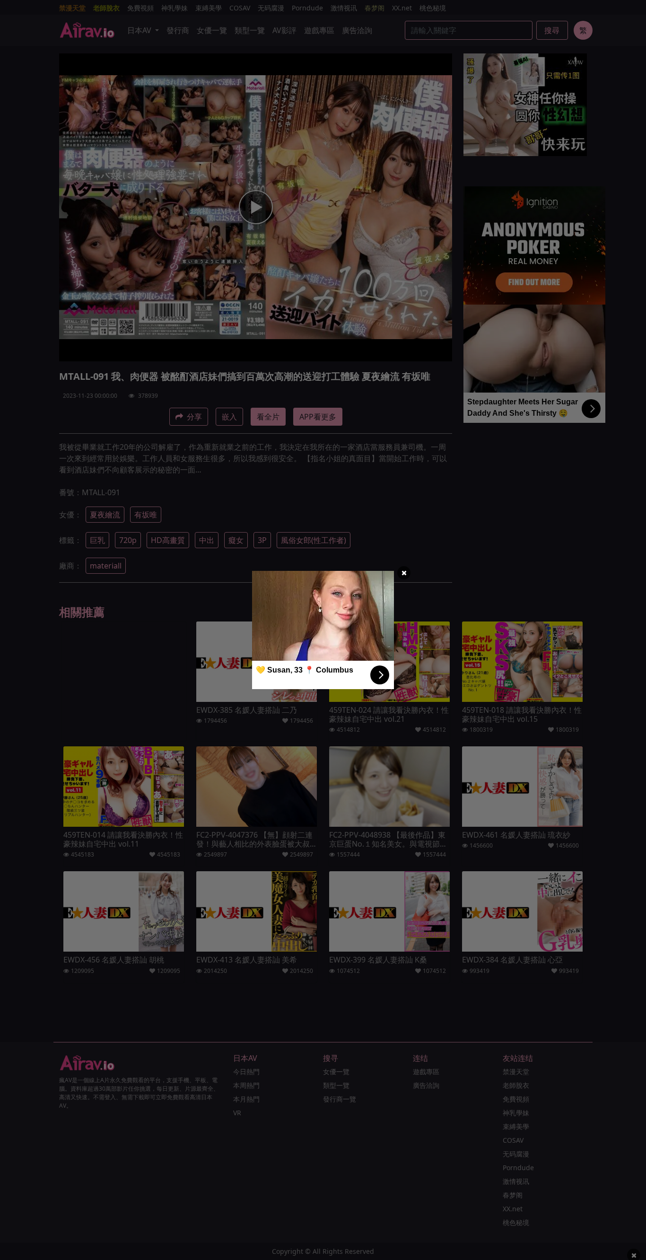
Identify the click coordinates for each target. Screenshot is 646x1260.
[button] (403, 572)
